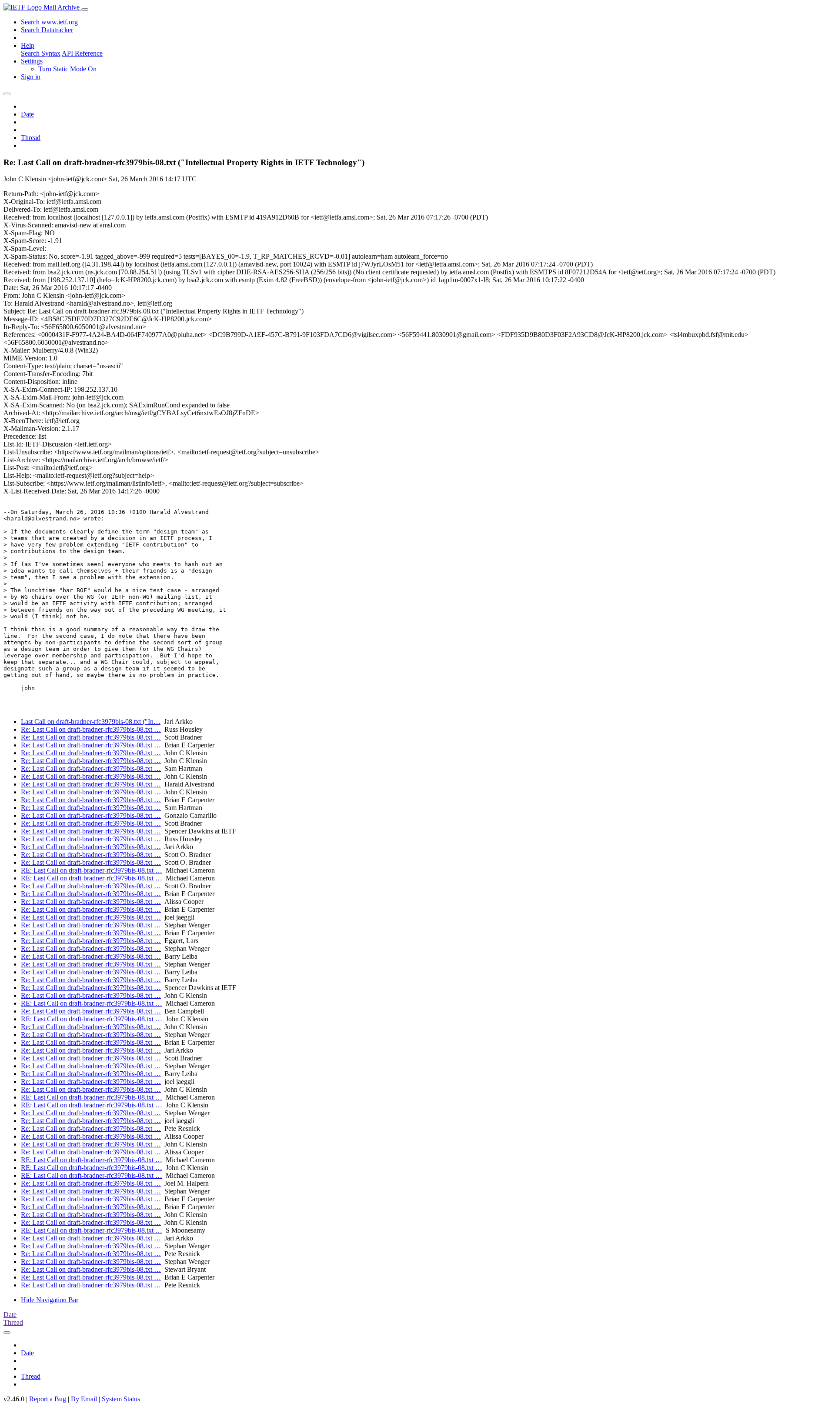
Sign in (30, 76)
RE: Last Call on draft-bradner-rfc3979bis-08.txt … (91, 870)
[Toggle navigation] (84, 9)
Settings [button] (32, 61)
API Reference (82, 53)
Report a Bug (47, 1399)
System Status (121, 1399)
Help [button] (27, 45)
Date (27, 114)
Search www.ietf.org (49, 22)
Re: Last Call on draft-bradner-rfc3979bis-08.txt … (91, 729)
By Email (84, 1399)
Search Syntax (40, 53)
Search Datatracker (47, 29)
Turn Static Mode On (67, 69)
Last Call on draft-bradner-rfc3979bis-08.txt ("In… (90, 721)
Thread (30, 137)
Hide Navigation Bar (49, 1299)
